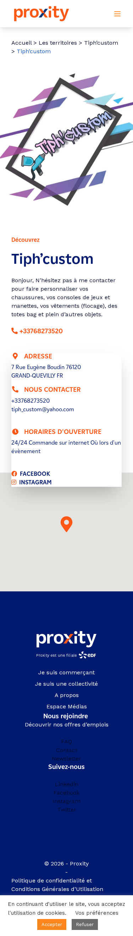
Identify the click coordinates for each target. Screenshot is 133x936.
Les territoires (58, 42)
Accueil (21, 42)
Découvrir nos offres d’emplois (67, 724)
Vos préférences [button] (96, 913)
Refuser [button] (85, 924)
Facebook (66, 792)
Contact (66, 750)
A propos (67, 695)
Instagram (66, 801)
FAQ (66, 741)
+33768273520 (41, 331)
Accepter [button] (51, 924)
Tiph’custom (101, 42)
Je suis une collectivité (66, 683)
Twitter (66, 809)
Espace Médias (66, 706)
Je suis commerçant (66, 672)
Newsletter (66, 758)
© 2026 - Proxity (66, 863)
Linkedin (66, 784)
